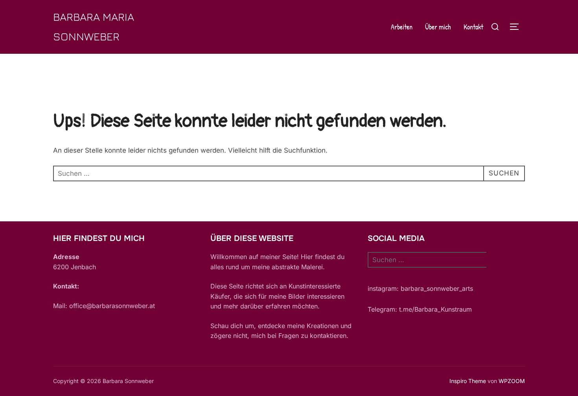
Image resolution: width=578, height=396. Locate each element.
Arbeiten (401, 27)
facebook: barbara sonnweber (413, 299)
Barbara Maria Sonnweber (93, 26)
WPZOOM (512, 381)
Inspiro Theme (467, 381)
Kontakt (473, 27)
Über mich (438, 27)
